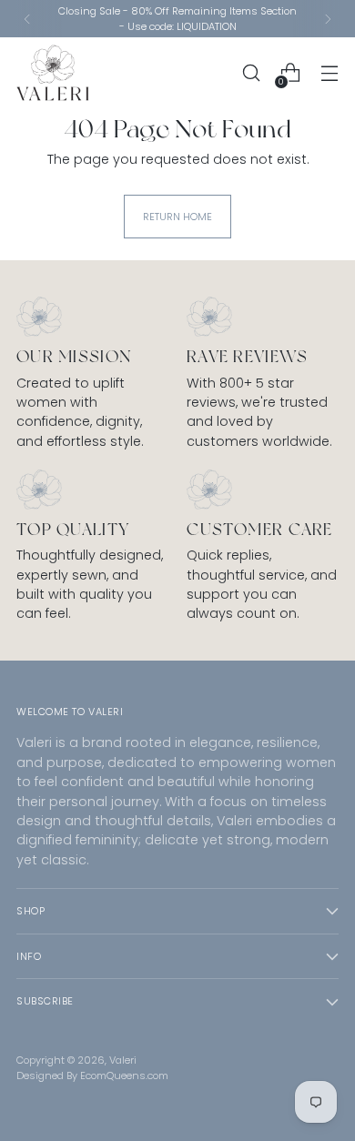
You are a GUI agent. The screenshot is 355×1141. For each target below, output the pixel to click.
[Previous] (27, 18)
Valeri (123, 1060)
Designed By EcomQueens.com (92, 1075)
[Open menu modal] (329, 73)
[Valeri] (52, 73)
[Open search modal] (250, 73)
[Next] (328, 18)
